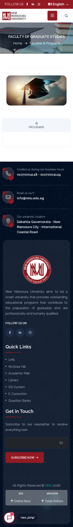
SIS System (16, 387)
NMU (49, 485)
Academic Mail (19, 373)
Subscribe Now (23, 457)
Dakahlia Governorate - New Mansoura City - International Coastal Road (39, 227)
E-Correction (17, 394)
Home (18, 43)
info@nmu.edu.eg (30, 198)
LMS (11, 360)
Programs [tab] (36, 127)
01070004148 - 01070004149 (39, 174)
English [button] (59, 4)
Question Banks (19, 401)
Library (13, 380)
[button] (36, 513)
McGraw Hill (17, 367)
